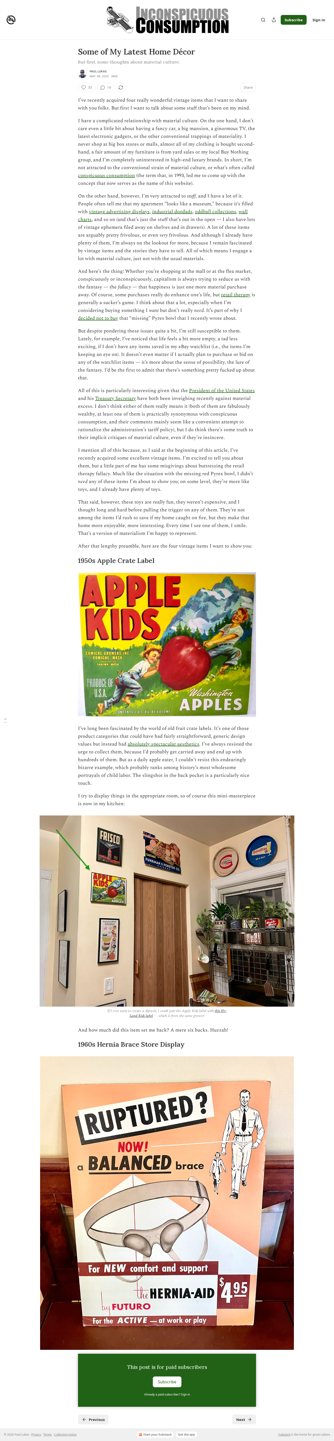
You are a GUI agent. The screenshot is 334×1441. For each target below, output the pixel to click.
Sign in (318, 19)
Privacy (36, 1434)
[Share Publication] (274, 20)
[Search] (263, 20)
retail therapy (235, 294)
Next (240, 1419)
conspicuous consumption (106, 175)
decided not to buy (98, 318)
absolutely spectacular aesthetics (163, 744)
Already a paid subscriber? (167, 1394)
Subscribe (294, 19)
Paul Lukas (98, 71)
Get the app (186, 1434)
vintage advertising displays (119, 211)
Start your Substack (157, 1434)
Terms (47, 1434)
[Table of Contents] (5, 720)
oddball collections (215, 211)
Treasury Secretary (115, 398)
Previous (97, 1419)
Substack (284, 1434)
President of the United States (222, 390)
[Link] (71, 560)
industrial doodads (172, 211)
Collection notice (65, 1434)
